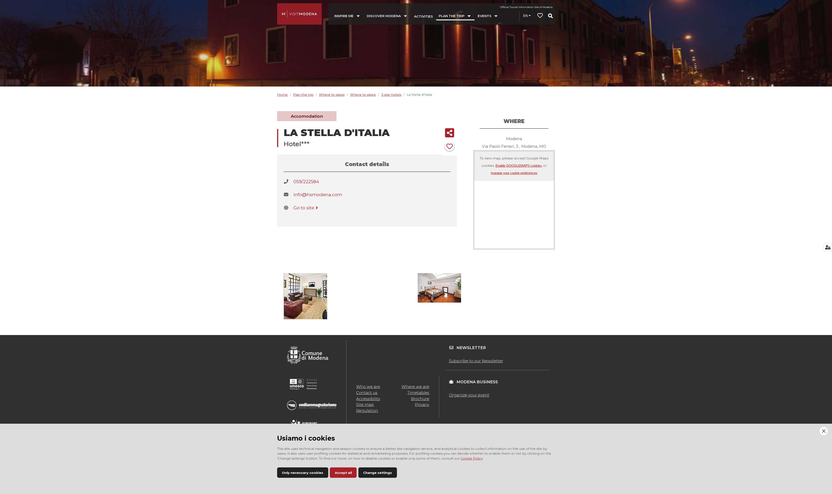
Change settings (377, 473)
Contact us (366, 392)
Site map (365, 404)
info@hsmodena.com (317, 194)
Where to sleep (332, 94)
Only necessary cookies (302, 473)
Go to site (303, 207)
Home (282, 94)
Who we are (368, 386)
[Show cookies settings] (828, 247)
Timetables (418, 392)
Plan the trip (303, 94)
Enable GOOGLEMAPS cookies (519, 165)
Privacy (422, 404)
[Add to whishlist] (449, 146)
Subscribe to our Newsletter (476, 361)
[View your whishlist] (540, 16)
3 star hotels (391, 94)
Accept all (343, 473)
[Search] (550, 16)
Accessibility (368, 398)
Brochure (420, 398)
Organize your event (469, 395)
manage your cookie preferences (514, 173)
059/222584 (306, 181)
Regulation (367, 410)
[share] (449, 133)
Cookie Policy (472, 458)
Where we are (415, 386)
